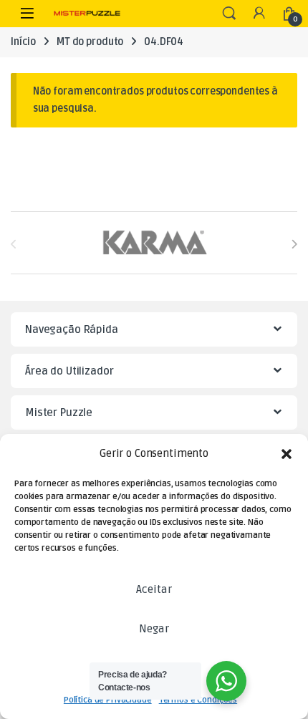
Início (23, 42)
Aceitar (154, 589)
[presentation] (294, 243)
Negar (154, 628)
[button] (286, 454)
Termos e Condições (198, 700)
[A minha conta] (259, 14)
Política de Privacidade (108, 700)
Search (229, 13)
